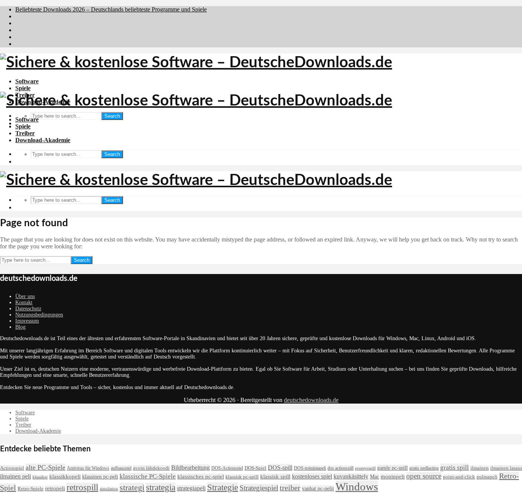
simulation (109, 489)
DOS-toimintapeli (310, 468)
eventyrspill (365, 468)
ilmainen (479, 468)
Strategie (222, 487)
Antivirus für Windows (88, 468)
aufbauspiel (121, 468)
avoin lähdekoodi (151, 468)
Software (27, 81)
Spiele (23, 88)
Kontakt (23, 302)
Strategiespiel (259, 488)
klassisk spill (275, 477)
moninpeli (393, 477)
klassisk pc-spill (242, 477)
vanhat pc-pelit (318, 488)
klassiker (40, 477)
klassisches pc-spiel (200, 477)
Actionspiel (12, 468)
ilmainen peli (15, 476)
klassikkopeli (65, 477)
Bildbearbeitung (190, 467)
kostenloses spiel (312, 476)
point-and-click (459, 477)
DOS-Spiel (255, 468)
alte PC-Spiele (45, 467)
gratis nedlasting (424, 468)
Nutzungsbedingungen (39, 315)
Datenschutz (28, 308)
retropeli (55, 488)
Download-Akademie (42, 140)
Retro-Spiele (31, 488)
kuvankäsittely (351, 476)
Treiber (25, 133)
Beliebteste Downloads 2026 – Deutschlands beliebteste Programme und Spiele (111, 9)
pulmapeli (487, 477)
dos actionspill (340, 468)
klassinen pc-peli (100, 477)
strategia (160, 487)
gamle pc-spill (392, 468)
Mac (374, 477)
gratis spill (454, 467)
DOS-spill (280, 467)
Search (112, 116)
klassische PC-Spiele (148, 476)
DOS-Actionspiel (227, 468)
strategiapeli (191, 488)
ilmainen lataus (506, 468)
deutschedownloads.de (311, 400)
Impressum (27, 321)
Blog (20, 327)
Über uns (25, 296)
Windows (357, 486)
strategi (132, 487)
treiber (290, 488)
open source (423, 476)
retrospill (82, 487)
